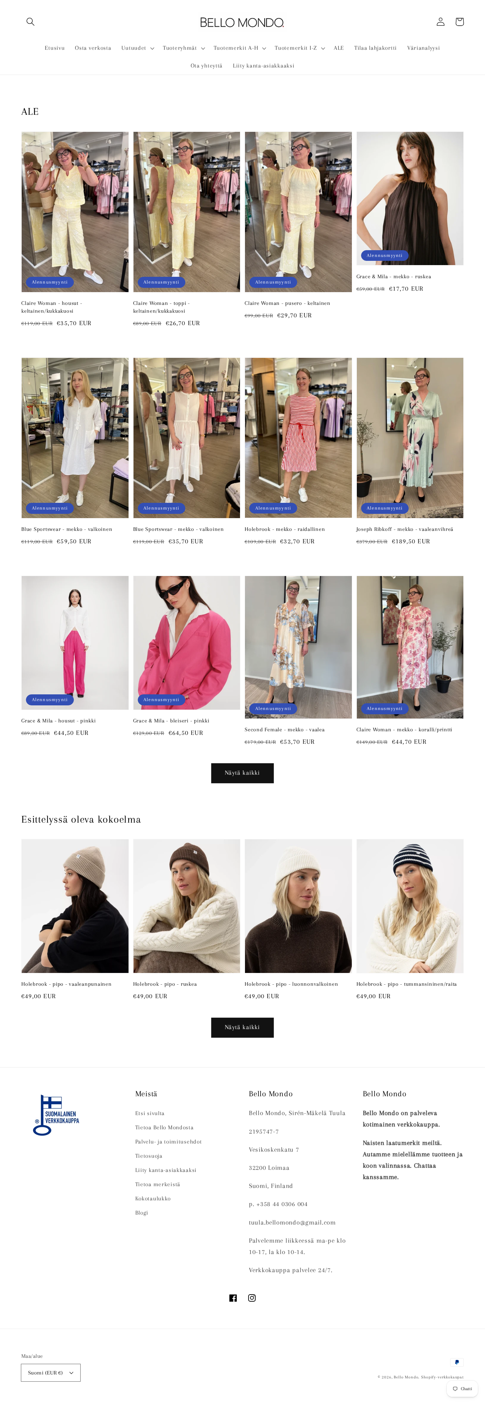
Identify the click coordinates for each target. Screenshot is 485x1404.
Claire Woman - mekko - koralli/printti (404, 729)
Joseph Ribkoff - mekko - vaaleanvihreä (405, 529)
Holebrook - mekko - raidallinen (285, 529)
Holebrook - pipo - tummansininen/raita (406, 984)
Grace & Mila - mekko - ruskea (393, 276)
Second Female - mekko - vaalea (285, 729)
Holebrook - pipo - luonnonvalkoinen (291, 984)
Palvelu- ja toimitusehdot (168, 1141)
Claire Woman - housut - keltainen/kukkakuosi (51, 307)
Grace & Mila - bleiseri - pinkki (171, 720)
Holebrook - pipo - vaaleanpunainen (66, 984)
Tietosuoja (149, 1155)
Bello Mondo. (406, 1377)
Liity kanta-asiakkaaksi (166, 1170)
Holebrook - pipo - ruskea (165, 984)
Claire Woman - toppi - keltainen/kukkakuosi (161, 307)
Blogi (142, 1212)
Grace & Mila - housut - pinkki (58, 720)
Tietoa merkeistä (158, 1184)
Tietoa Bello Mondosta (164, 1127)
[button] (30, 21)
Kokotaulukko (153, 1198)
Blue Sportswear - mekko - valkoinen (66, 529)
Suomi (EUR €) (45, 1373)
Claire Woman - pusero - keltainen (288, 303)
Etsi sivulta (150, 1113)
